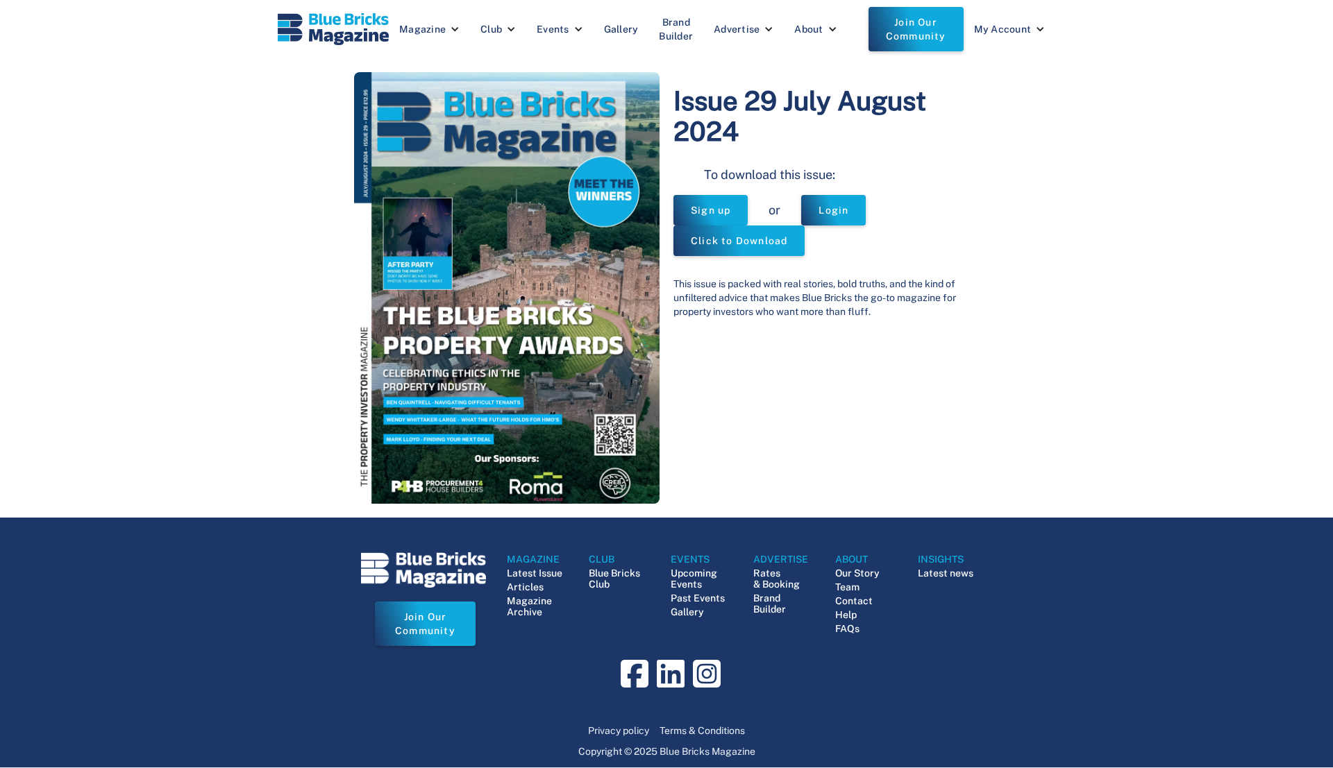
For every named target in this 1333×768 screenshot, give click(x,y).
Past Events (698, 598)
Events (553, 29)
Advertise (737, 29)
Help (846, 614)
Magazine (422, 29)
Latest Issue (534, 573)
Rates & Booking (776, 579)
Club (491, 29)
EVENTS (690, 559)
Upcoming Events (694, 579)
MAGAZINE (533, 559)
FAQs (847, 628)
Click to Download (739, 240)
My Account (1003, 29)
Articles (525, 586)
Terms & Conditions (702, 730)
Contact (854, 600)
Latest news (945, 573)
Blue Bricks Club (614, 579)
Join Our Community (916, 29)
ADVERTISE (780, 559)
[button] (429, 29)
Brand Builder (676, 29)
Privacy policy (618, 730)
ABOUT (851, 559)
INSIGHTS (941, 559)
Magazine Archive (529, 606)
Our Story (857, 573)
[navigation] (333, 29)
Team (847, 586)
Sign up (710, 210)
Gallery (621, 29)
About (808, 29)
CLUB (601, 559)
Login (833, 210)
